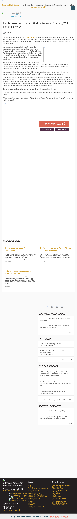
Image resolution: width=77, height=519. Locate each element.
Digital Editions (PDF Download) (38, 488)
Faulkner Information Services (60, 490)
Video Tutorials (32, 492)
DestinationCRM (56, 487)
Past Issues (61, 129)
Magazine (31, 487)
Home (29, 485)
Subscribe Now (53, 124)
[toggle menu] (73, 8)
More (70, 333)
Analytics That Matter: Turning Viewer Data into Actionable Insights (53, 352)
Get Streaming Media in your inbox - (38, 516)
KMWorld (54, 495)
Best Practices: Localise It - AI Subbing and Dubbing (55, 319)
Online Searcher (56, 496)
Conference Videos (33, 490)
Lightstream (29, 38)
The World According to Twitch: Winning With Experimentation (55, 249)
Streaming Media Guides (34, 498)
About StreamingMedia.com (36, 506)
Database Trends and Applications (62, 485)
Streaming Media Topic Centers (36, 495)
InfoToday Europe (57, 493)
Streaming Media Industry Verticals (37, 496)
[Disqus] (38, 162)
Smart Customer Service (59, 498)
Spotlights (30, 504)
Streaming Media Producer (59, 503)
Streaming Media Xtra (34, 493)
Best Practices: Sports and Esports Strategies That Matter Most (54, 326)
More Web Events (67, 360)
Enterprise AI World (57, 488)
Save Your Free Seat (37, 7)
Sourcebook (31, 501)
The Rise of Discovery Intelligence (58, 411)
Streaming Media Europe (59, 501)
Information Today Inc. (9, 490)
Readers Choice (32, 500)
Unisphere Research (58, 504)
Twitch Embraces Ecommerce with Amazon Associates (18, 272)
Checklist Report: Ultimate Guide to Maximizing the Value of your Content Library (54, 417)
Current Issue (46, 129)
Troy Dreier (15, 14)
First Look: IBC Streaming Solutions (50, 344)
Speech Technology (57, 500)
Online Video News (16, 16)
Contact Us (31, 508)
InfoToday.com (56, 492)
